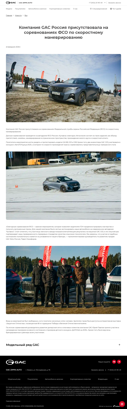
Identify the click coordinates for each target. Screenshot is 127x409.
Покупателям (20, 9)
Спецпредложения (99, 9)
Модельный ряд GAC (22, 345)
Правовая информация (13, 401)
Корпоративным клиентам (59, 9)
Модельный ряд (14, 379)
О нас (75, 9)
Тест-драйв (117, 9)
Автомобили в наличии (37, 9)
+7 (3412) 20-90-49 (114, 370)
